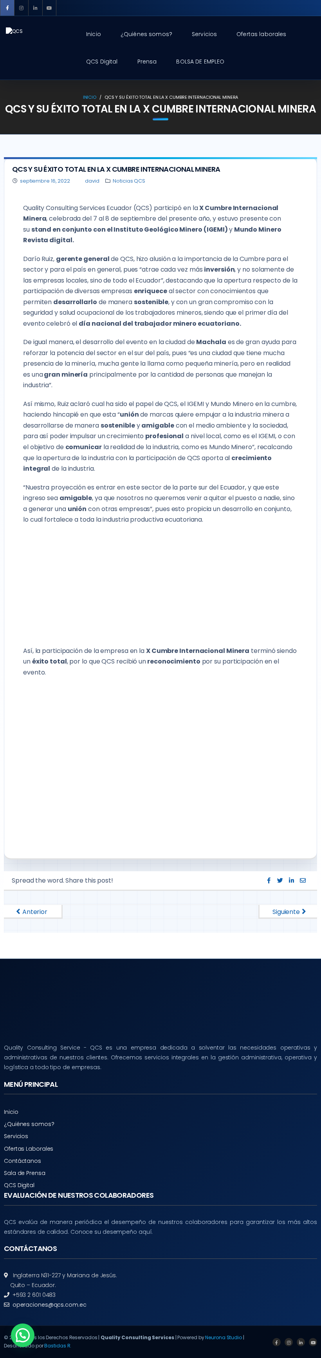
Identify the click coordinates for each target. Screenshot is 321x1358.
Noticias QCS (129, 181)
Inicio (89, 97)
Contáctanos (22, 1161)
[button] (22, 1335)
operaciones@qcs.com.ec (50, 1305)
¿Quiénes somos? (29, 1124)
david (91, 181)
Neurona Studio (223, 1337)
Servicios (16, 1136)
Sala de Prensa (24, 1173)
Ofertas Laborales (28, 1149)
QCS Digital (19, 1185)
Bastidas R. (57, 1345)
